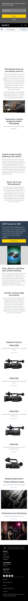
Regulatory (5, 559)
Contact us (24, 29)
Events (4, 554)
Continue (14, 16)
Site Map (5, 591)
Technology (6, 553)
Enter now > (14, 128)
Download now (14, 241)
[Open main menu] (25, 25)
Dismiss (14, 19)
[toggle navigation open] (1, 29)
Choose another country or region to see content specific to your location (13, 4)
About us (5, 579)
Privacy (5, 585)
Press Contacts (6, 572)
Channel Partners (7, 564)
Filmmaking (10, 29)
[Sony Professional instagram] (9, 576)
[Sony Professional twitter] (6, 575)
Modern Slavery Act (8, 582)
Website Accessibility (8, 588)
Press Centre (6, 557)
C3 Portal (13, 304)
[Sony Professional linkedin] (12, 576)
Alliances (5, 566)
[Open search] (22, 25)
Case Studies (6, 556)
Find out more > (14, 352)
